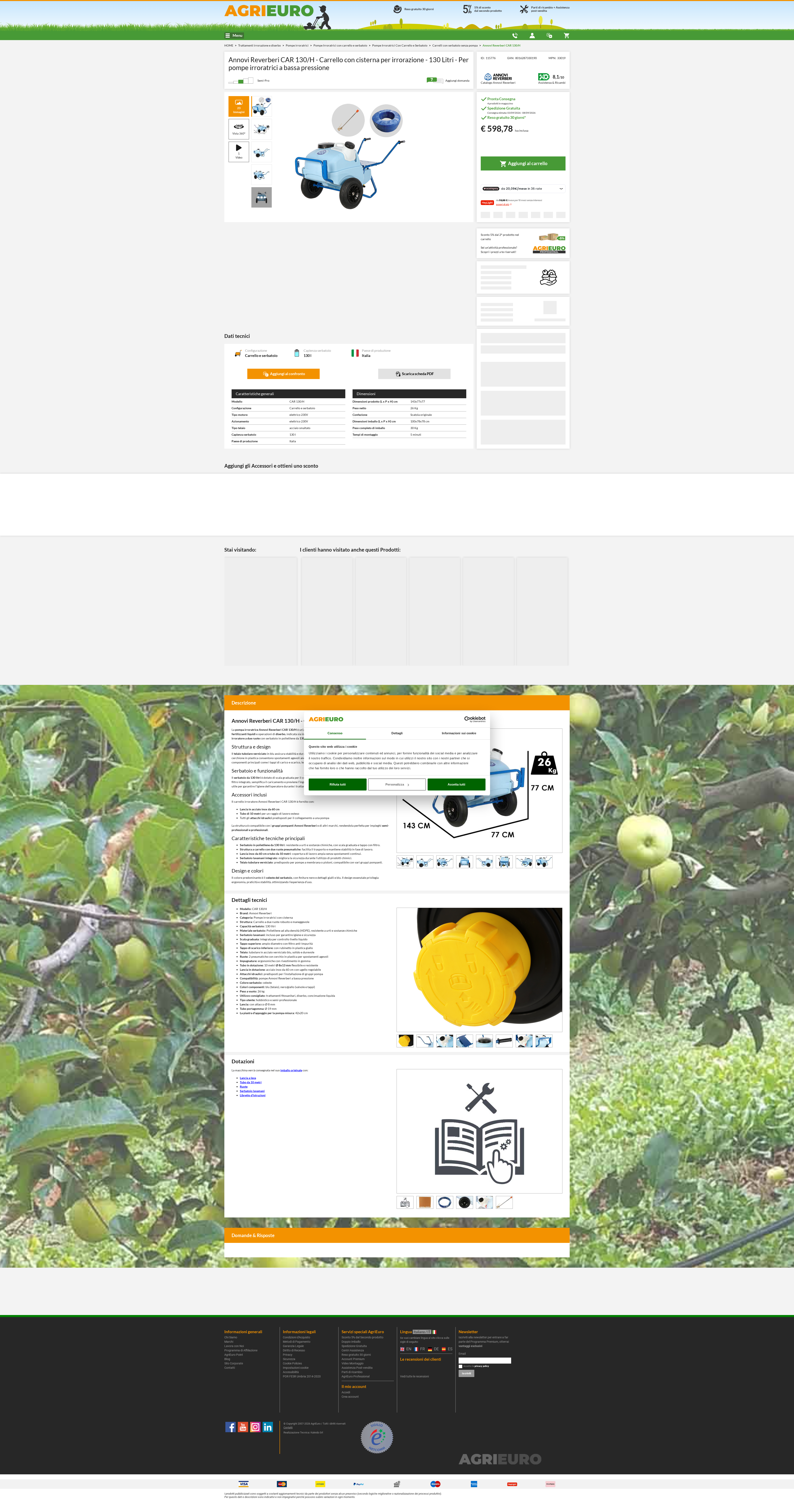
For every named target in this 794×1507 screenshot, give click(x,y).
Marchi (228, 1341)
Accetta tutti (456, 784)
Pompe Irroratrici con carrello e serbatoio (340, 45)
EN (408, 1349)
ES (449, 1349)
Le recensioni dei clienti (420, 1359)
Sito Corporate (233, 1363)
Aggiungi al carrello (527, 163)
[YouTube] (243, 1437)
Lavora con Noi (234, 1346)
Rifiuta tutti (338, 784)
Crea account (350, 1396)
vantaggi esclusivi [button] (470, 1346)
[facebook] (230, 1437)
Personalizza (394, 784)
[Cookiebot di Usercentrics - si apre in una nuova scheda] (467, 720)
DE (436, 1349)
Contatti (229, 1367)
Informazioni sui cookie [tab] (459, 733)
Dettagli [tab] (397, 733)
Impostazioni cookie (296, 1367)
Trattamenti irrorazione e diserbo (259, 45)
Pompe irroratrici (297, 45)
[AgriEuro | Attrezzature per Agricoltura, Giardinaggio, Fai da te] (279, 10)
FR (422, 1349)
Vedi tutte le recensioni (414, 1376)
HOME (228, 45)
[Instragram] (255, 1437)
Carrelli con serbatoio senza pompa (455, 45)
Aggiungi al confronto (287, 373)
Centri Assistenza (353, 1350)
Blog (227, 1359)
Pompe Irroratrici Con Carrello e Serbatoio (400, 45)
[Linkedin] (268, 1437)
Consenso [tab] (335, 733)
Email (462, 1353)
